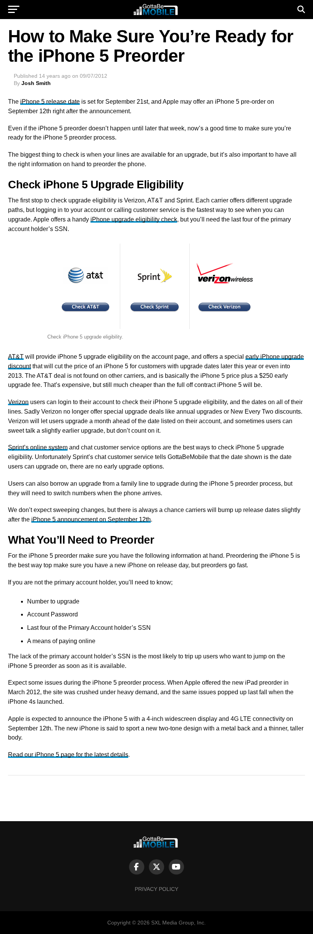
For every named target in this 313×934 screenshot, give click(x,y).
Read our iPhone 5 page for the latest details (68, 754)
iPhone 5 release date (50, 101)
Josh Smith (36, 83)
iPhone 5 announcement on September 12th (91, 519)
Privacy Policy (156, 889)
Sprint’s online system (38, 447)
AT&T (16, 356)
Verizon (18, 402)
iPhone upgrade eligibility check (133, 219)
